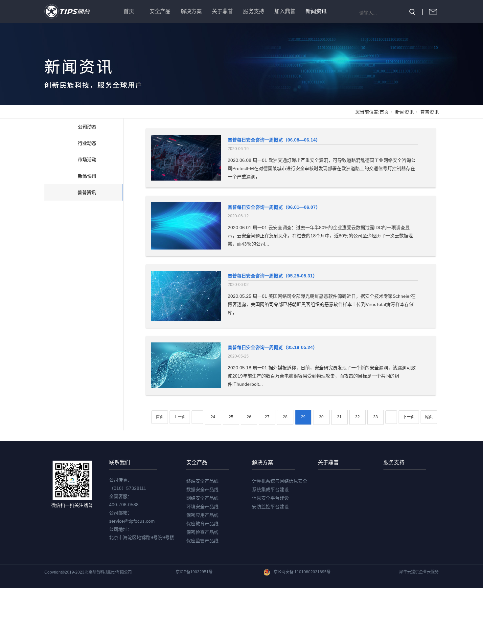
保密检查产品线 (202, 532)
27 (267, 417)
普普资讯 (87, 192)
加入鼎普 (284, 11)
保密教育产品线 (202, 523)
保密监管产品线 (202, 540)
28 (285, 417)
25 (231, 417)
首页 (129, 11)
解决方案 (191, 11)
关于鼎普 (222, 11)
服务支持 (253, 11)
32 (357, 417)
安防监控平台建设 (270, 506)
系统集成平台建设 (270, 489)
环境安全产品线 (202, 506)
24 (213, 417)
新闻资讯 (316, 11)
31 (339, 417)
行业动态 (87, 143)
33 (375, 417)
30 (321, 417)
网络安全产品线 (202, 498)
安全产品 (160, 11)
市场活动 (87, 159)
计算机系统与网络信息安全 (279, 481)
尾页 (429, 417)
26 (249, 417)
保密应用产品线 (202, 515)
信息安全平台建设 (270, 498)
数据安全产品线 (202, 489)
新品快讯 (87, 176)
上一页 (180, 417)
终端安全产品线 (202, 481)
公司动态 (87, 126)
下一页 (409, 417)
